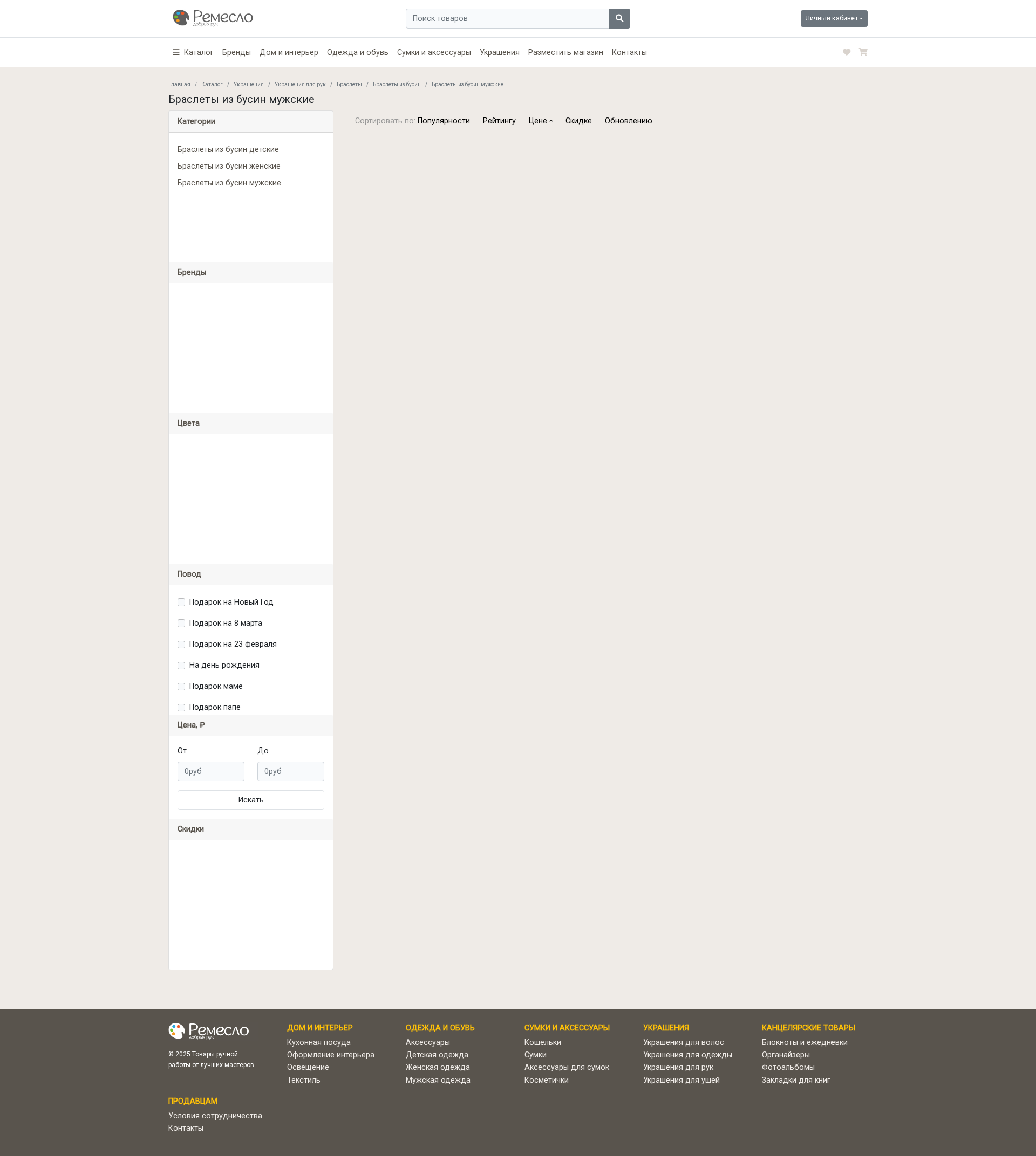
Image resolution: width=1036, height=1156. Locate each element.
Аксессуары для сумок (566, 1067)
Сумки (535, 1055)
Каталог (212, 84)
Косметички (546, 1080)
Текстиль (304, 1080)
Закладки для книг (796, 1080)
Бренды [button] (192, 272)
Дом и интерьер (289, 52)
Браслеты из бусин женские (229, 166)
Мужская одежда (438, 1080)
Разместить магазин (565, 52)
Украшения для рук (300, 84)
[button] (193, 52)
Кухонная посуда (319, 1042)
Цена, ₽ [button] (191, 725)
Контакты (629, 52)
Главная (179, 84)
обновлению (628, 121)
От (182, 751)
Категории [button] (196, 121)
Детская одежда (437, 1055)
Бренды (236, 52)
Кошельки (542, 1042)
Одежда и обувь (357, 52)
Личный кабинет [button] (832, 18)
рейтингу (499, 121)
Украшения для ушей (681, 1080)
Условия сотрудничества (215, 1115)
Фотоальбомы (788, 1067)
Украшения (500, 52)
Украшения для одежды (687, 1055)
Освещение (308, 1067)
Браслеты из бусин (397, 84)
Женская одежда (438, 1067)
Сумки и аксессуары (434, 52)
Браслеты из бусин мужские (229, 183)
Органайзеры (786, 1055)
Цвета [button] (189, 423)
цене (539, 121)
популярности (444, 121)
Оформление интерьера (330, 1055)
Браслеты (349, 84)
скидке (578, 121)
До (263, 751)
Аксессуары (428, 1042)
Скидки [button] (191, 829)
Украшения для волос (683, 1042)
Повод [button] (189, 574)
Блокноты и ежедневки (805, 1042)
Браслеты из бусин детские (228, 149)
